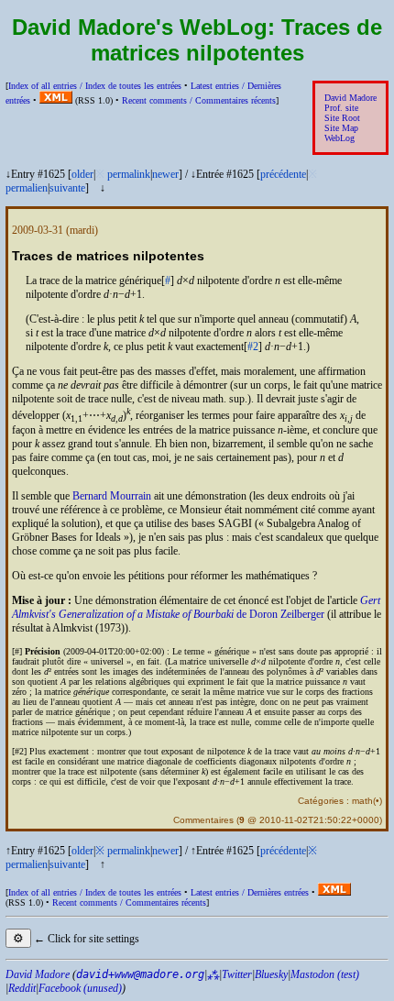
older (82, 174)
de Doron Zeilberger (196, 607)
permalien (26, 188)
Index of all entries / (94, 86)
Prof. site (341, 108)
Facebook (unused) (80, 988)
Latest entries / (250, 892)
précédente (283, 174)
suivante (67, 188)
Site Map (341, 128)
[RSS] (55, 100)
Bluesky (271, 974)
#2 (252, 346)
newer (165, 174)
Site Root (342, 118)
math (362, 801)
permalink (128, 174)
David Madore (350, 98)
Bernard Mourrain (111, 496)
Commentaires (203, 820)
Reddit (22, 988)
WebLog (339, 138)
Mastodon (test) (324, 974)
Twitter (237, 974)
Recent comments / (199, 100)
